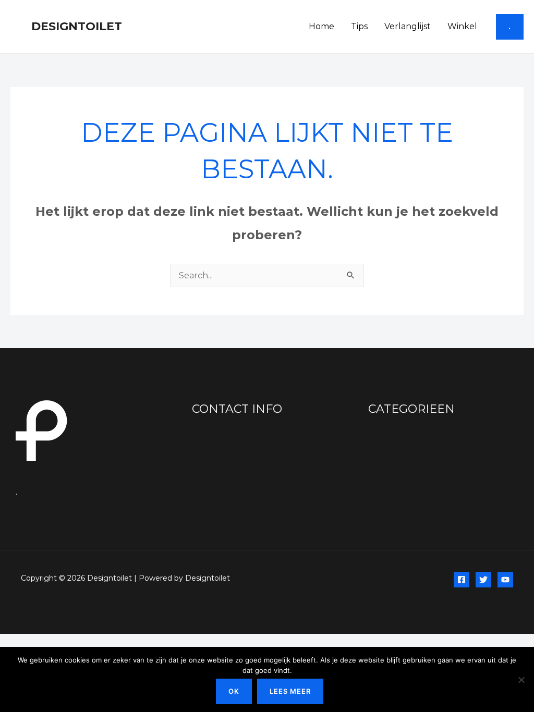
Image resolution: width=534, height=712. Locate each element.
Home (321, 26)
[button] (510, 27)
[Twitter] (483, 579)
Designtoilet (76, 26)
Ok (233, 691)
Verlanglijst (407, 26)
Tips (359, 26)
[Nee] (521, 679)
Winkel (462, 26)
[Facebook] (461, 579)
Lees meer (290, 691)
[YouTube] (505, 579)
